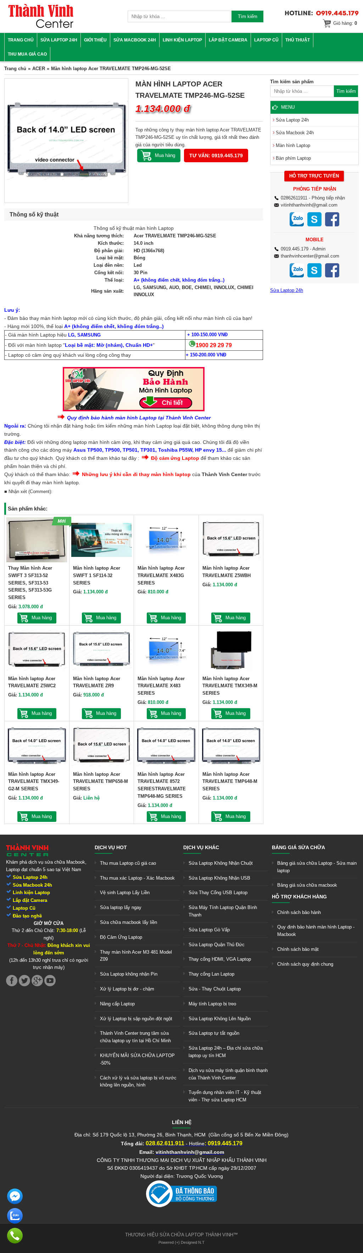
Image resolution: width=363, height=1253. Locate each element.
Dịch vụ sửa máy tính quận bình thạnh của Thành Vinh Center (228, 1074)
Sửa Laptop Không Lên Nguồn (220, 1018)
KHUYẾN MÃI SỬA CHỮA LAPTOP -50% (137, 1059)
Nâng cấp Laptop (117, 1003)
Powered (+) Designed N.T (181, 1242)
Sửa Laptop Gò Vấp (209, 929)
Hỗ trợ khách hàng (299, 896)
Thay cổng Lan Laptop (211, 974)
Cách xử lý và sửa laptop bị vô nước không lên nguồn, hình (138, 1081)
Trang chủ (21, 40)
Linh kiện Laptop (182, 40)
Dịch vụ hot (111, 847)
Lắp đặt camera (228, 40)
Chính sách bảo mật (298, 949)
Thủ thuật (297, 40)
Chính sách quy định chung (305, 964)
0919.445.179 (294, 249)
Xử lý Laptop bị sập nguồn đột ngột (136, 1018)
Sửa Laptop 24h (58, 40)
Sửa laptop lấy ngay (120, 907)
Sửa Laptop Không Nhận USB (219, 878)
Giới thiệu (95, 40)
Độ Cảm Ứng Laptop (121, 937)
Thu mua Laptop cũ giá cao (128, 863)
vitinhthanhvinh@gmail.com (309, 205)
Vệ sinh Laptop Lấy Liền (125, 892)
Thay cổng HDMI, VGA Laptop (220, 959)
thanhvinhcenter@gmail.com (310, 256)
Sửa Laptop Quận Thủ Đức (217, 944)
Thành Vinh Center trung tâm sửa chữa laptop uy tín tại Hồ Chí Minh (135, 1037)
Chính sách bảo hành (299, 912)
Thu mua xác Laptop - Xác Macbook (137, 878)
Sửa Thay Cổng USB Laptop (218, 892)
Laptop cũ (266, 40)
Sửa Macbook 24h (134, 40)
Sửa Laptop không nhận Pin (128, 974)
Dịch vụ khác (201, 847)
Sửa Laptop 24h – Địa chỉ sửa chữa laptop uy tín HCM (226, 1051)
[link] (41, 26)
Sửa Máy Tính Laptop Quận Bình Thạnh (223, 911)
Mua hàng (42, 617)
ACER (38, 68)
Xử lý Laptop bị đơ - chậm (127, 989)
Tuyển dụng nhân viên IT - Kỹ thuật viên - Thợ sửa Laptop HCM (225, 1096)
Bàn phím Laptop (293, 158)
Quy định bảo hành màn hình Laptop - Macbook (315, 930)
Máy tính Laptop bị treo (212, 1003)
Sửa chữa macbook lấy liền (128, 922)
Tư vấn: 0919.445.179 (216, 155)
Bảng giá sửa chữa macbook (307, 885)
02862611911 (294, 198)
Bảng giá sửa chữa (298, 847)
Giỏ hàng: (345, 23)
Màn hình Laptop (293, 145)
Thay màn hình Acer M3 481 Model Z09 (136, 955)
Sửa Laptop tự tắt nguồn (214, 1033)
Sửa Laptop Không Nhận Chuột (221, 863)
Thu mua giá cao (27, 54)
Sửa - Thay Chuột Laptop (215, 989)
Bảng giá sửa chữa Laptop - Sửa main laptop (317, 866)
